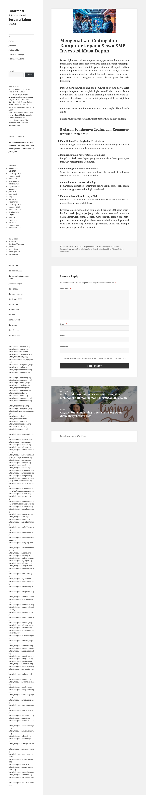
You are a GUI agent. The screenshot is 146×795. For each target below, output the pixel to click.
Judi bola (12, 45)
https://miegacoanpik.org (18, 517)
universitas (13, 254)
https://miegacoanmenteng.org (21, 514)
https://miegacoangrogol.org (23, 504)
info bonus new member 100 (21, 142)
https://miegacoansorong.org (20, 555)
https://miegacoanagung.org (20, 460)
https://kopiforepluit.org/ (18, 395)
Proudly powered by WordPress (73, 436)
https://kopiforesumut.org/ (19, 351)
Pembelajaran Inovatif (69, 249)
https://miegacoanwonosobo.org (21, 473)
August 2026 (14, 168)
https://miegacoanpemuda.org (20, 442)
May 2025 (13, 196)
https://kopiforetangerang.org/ (21, 364)
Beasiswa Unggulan (16, 244)
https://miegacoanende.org (21, 457)
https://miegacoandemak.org (20, 736)
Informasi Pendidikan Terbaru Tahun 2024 (20, 17)
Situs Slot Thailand (16, 59)
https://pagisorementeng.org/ (20, 377)
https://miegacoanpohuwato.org (21, 604)
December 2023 (15, 227)
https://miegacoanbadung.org (20, 661)
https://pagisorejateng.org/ (19, 388)
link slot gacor (14, 320)
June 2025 (13, 194)
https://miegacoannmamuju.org (21, 648)
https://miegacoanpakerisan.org (21, 772)
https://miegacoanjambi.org (20, 553)
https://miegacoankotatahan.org (21, 470)
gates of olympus (15, 283)
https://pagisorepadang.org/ (19, 385)
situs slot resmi (15, 330)
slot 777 (12, 314)
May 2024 (13, 220)
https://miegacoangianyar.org (20, 560)
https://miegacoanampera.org (20, 475)
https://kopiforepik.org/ (18, 393)
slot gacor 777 (14, 335)
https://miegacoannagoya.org (20, 566)
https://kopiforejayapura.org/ (20, 354)
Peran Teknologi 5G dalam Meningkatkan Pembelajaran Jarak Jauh (21, 148)
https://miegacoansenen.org (21, 480)
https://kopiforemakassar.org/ (20, 400)
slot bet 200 (13, 304)
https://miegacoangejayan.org (20, 439)
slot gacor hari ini (16, 294)
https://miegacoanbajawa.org (20, 627)
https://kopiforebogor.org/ (19, 421)
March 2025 (13, 202)
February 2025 (15, 204)
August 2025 (14, 189)
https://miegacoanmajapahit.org (21, 591)
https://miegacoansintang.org (20, 447)
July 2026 (12, 171)
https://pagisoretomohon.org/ (20, 380)
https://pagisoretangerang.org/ (21, 408)
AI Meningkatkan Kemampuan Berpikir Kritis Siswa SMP (21, 98)
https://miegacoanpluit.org (19, 519)
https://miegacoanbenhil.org (23, 491)
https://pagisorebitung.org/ (19, 382)
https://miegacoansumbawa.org (21, 715)
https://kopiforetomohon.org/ (20, 398)
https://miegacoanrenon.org (20, 444)
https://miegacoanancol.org (19, 764)
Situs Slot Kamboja (16, 54)
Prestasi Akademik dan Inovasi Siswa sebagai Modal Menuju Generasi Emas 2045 (21, 115)
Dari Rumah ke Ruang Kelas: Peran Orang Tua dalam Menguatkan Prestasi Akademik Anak (21, 106)
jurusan (12, 246)
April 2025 (13, 199)
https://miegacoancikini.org (20, 493)
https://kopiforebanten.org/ (19, 346)
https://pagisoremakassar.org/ (20, 369)
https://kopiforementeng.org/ (20, 390)
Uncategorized (14, 252)
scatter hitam (14, 309)
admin (79, 246)
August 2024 (14, 215)
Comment (65, 288)
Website (64, 346)
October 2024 (14, 212)
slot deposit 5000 (15, 271)
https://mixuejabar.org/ (18, 426)
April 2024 (13, 222)
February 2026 (15, 173)
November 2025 (15, 181)
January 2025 (14, 207)
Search (11, 71)
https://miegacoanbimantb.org (21, 646)
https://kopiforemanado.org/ (20, 424)
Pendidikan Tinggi (110, 249)
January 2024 (14, 225)
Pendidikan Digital (95, 249)
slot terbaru (13, 289)
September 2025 (15, 186)
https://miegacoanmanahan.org (21, 596)
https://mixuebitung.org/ (18, 357)
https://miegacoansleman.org (20, 563)
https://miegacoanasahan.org (20, 687)
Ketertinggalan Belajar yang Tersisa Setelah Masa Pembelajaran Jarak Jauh (20, 92)
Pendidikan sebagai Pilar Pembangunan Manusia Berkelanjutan (19, 123)
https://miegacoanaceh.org (19, 465)
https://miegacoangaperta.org (20, 578)
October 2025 (14, 184)
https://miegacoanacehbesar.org (21, 666)
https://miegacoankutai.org (19, 718)
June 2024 (13, 217)
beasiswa (12, 241)
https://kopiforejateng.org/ (19, 349)
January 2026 (14, 176)
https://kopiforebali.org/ (18, 418)
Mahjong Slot (14, 50)
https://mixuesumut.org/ (18, 429)
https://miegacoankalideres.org (21, 506)
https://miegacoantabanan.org (21, 664)
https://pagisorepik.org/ (18, 367)
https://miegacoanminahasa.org (21, 558)
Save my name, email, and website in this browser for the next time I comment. (95, 358)
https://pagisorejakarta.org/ (19, 372)
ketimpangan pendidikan (109, 246)
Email (63, 335)
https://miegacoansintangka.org (21, 625)
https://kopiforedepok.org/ (19, 416)
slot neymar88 (92, 63)
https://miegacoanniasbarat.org (21, 656)
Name (63, 324)
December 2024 (15, 209)
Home (11, 36)
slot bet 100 (13, 265)
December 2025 (15, 178)
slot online (13, 325)
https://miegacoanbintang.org (20, 622)
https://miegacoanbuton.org (20, 679)
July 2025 (12, 191)
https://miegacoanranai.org (19, 468)
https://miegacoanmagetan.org (21, 658)
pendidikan (13, 249)
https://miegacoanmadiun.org (20, 775)
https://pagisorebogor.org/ (19, 406)
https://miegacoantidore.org (20, 462)
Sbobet (11, 41)
